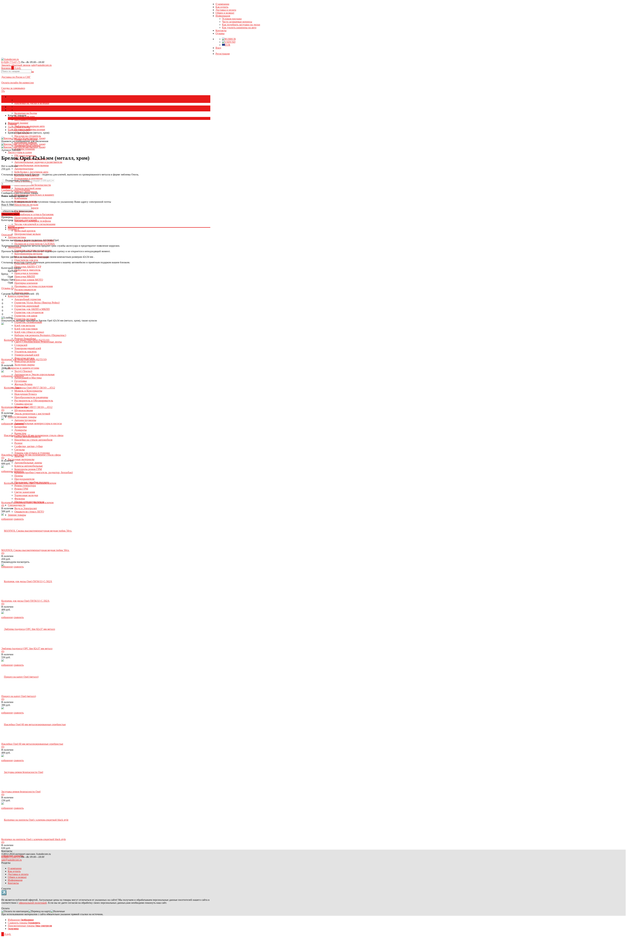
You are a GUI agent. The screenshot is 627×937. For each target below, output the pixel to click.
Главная (12, 123)
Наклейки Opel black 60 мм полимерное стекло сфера (31, 454)
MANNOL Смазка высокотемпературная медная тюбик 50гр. (35, 550)
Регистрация (223, 53)
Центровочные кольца (27, 234)
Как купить (222, 7)
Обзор (11, 225)
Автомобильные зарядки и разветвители (38, 162)
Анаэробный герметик (27, 299)
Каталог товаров (17, 107)
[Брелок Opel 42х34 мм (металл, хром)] (23, 144)
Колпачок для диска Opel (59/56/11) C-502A (25, 600)
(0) (2, 362)
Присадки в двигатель (27, 269)
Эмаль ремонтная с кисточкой (32, 413)
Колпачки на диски (25, 100)
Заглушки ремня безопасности (32, 185)
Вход (218, 47)
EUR (227, 44)
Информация (223, 15)
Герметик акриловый (26, 305)
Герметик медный (25, 318)
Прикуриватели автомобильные (33, 217)
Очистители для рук (26, 260)
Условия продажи (232, 18)
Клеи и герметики (18, 296)
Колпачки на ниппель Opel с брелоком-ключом (27, 502)
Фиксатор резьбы (24, 361)
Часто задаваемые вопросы (237, 21)
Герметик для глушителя (28, 312)
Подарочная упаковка (17, 180)
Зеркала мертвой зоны (27, 188)
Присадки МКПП (24, 276)
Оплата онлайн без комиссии (17, 82)
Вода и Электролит (25, 508)
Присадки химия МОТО (28, 279)
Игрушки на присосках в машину (34, 194)
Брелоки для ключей (19, 129)
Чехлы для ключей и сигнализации (34, 224)
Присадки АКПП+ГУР (27, 266)
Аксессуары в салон (20, 152)
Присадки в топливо (26, 273)
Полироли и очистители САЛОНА (34, 243)
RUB (233, 39)
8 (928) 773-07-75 (10, 62)
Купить (5, 187)
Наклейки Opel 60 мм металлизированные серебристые (32, 743)
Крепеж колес (16, 227)
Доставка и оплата (226, 9)
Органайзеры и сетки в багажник (34, 214)
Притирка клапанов (26, 283)
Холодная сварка (24, 364)
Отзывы (220, 33)
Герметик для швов (25, 315)
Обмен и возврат (225, 12)
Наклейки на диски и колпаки (31, 103)
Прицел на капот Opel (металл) (18, 696)
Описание (7, 234)
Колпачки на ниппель (27, 109)
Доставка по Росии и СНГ (16, 77)
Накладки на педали (26, 204)
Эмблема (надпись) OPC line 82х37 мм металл (26, 648)
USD (232, 42)
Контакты (221, 30)
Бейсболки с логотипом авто (31, 171)
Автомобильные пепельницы (31, 165)
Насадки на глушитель (27, 136)
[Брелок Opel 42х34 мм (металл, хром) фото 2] (23, 147)
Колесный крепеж (25, 230)
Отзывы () (7, 288)
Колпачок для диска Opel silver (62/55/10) (24, 359)
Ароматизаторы (23, 168)
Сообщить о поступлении (15, 190)
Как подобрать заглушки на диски (241, 24)
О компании (222, 4)
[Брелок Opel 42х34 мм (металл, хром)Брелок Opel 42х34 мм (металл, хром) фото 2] (23, 138)
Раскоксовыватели (25, 289)
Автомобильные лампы (28, 462)
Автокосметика (17, 237)
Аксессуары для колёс (21, 96)
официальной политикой (33, 902)
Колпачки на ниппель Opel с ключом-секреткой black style (33, 839)
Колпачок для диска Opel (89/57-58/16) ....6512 (26, 407)
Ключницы (20, 198)
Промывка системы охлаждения (33, 286)
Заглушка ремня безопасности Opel (20, 791)
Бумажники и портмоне (28, 178)
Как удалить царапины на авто (239, 27)
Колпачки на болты (25, 113)
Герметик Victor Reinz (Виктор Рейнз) (37, 302)
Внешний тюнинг (18, 122)
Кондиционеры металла (28, 253)
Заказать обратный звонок (16, 65)
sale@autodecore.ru (41, 65)
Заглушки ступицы (25, 119)
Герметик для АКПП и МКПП (32, 309)
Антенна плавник (24, 149)
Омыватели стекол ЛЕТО (29, 511)
